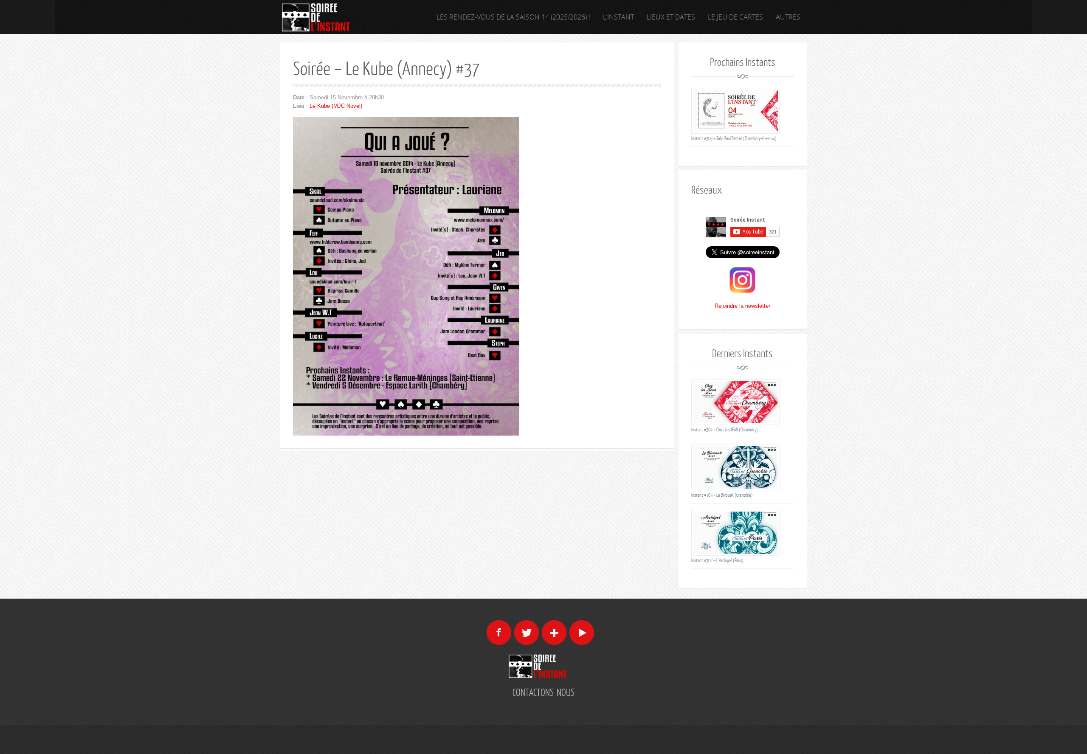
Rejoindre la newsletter (742, 306)
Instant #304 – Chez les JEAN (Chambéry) (724, 429)
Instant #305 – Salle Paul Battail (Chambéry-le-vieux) (734, 138)
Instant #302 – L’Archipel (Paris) (717, 560)
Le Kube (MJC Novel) (336, 106)
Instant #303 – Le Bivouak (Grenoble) (722, 495)
